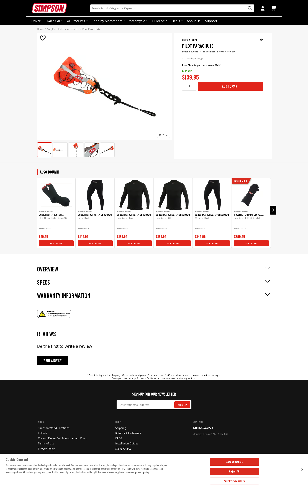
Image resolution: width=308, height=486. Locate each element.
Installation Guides (126, 443)
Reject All (234, 471)
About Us (194, 21)
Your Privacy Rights (234, 481)
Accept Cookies (234, 462)
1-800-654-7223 (203, 428)
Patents (42, 433)
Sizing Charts (123, 448)
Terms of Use (46, 443)
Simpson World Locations (53, 428)
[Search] (248, 8)
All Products (76, 21)
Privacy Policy (46, 448)
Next (273, 210)
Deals (176, 21)
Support (211, 21)
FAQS (118, 438)
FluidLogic (159, 21)
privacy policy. (142, 472)
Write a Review (52, 360)
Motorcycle (137, 21)
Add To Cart (230, 86)
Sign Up (182, 405)
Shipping (120, 428)
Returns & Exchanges (128, 433)
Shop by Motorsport (107, 21)
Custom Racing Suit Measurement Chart (62, 438)
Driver (35, 21)
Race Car (53, 21)
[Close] (302, 469)
